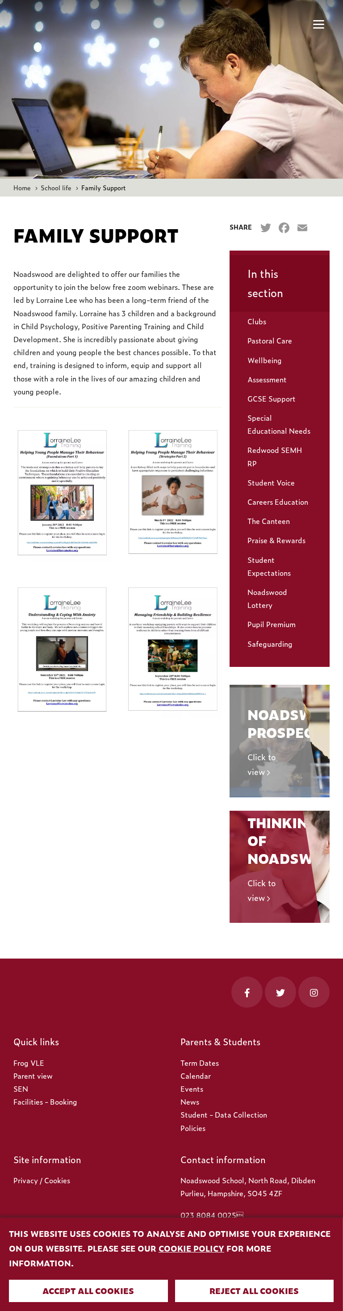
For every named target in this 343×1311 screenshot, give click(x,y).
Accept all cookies (88, 1291)
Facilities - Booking (45, 1101)
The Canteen (268, 520)
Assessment (267, 379)
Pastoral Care (269, 340)
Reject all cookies (254, 1291)
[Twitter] (265, 228)
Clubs (256, 321)
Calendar (195, 1075)
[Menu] (318, 24)
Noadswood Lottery (267, 598)
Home (22, 187)
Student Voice (271, 482)
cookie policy (191, 1248)
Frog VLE (28, 1062)
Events (191, 1088)
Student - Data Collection (223, 1114)
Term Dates (199, 1062)
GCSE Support (271, 398)
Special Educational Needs (278, 424)
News (189, 1101)
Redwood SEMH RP (274, 456)
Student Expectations (269, 566)
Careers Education (277, 501)
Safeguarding (270, 643)
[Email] (302, 228)
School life (56, 187)
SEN (20, 1088)
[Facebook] (284, 228)
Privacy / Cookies (41, 1180)
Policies (192, 1128)
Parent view (33, 1075)
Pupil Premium (271, 624)
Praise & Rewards (276, 540)
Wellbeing (264, 360)
